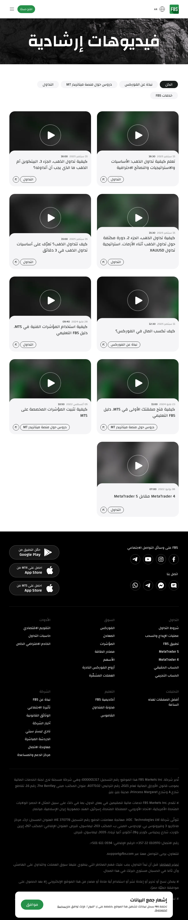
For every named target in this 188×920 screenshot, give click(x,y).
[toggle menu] (12, 9)
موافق (32, 904)
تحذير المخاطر (169, 864)
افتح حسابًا (26, 9)
